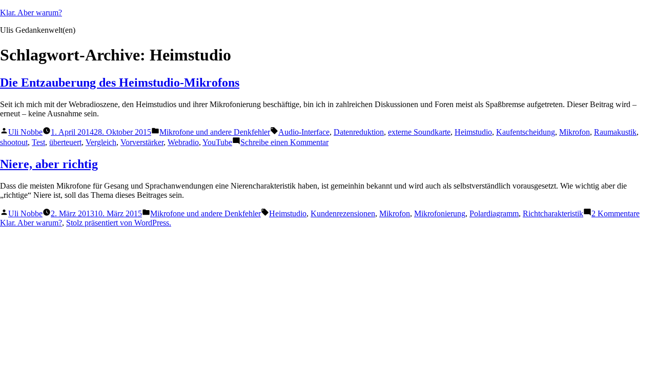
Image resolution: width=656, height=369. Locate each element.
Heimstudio (473, 132)
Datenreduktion (359, 132)
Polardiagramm (494, 213)
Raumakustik (615, 132)
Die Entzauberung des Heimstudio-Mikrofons (119, 82)
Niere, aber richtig (49, 164)
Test (38, 142)
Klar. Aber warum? (31, 12)
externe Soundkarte (419, 132)
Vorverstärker (141, 142)
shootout (14, 142)
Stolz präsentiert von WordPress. (118, 222)
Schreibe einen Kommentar (284, 142)
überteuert (65, 142)
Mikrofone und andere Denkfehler (214, 132)
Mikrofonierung (439, 213)
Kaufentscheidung (525, 132)
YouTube (217, 142)
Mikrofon (574, 132)
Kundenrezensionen (343, 213)
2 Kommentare (615, 213)
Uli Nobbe (25, 132)
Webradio (183, 142)
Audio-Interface (304, 132)
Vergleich (101, 142)
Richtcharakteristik (553, 213)
